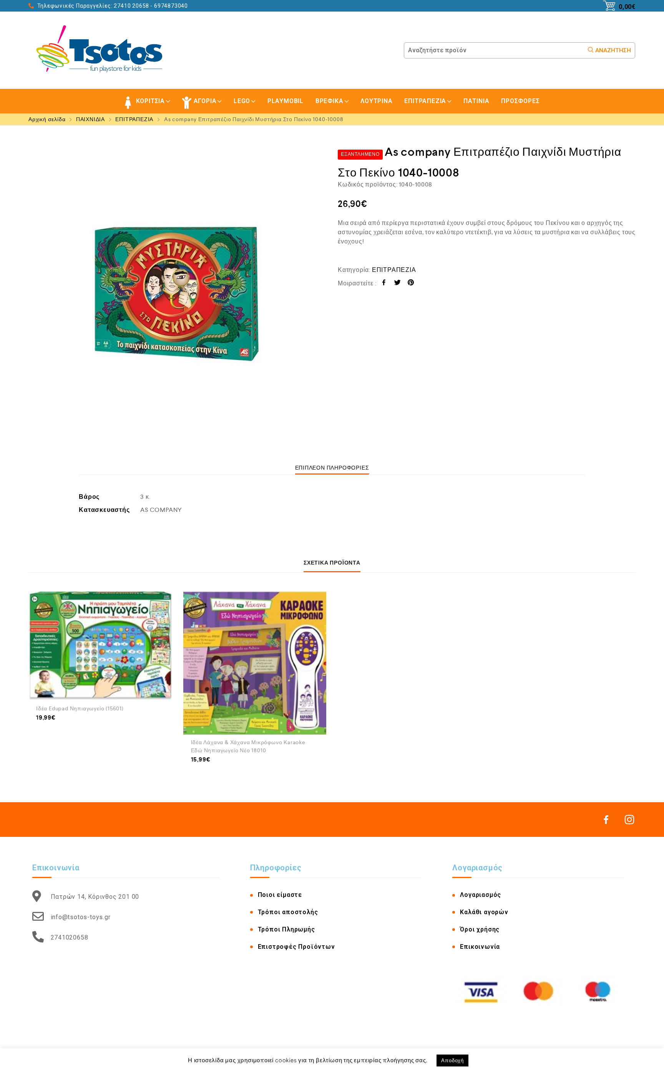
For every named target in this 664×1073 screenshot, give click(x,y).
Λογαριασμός (480, 894)
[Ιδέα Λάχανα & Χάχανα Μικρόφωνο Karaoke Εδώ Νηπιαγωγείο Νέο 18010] (255, 663)
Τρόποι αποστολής (288, 912)
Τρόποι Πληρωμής (286, 929)
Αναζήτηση (612, 50)
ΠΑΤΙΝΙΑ (476, 101)
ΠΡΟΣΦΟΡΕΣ (520, 101)
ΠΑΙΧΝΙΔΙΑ (90, 119)
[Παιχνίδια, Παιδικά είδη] (102, 50)
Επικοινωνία (480, 946)
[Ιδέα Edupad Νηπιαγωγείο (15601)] (100, 645)
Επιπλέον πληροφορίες (332, 467)
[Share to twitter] (397, 284)
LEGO (242, 101)
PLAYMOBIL (285, 101)
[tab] (332, 468)
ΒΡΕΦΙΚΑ (329, 101)
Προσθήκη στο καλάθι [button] (64, 728)
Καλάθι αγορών (484, 912)
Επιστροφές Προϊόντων (296, 946)
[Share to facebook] (384, 284)
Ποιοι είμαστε (280, 894)
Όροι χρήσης (480, 929)
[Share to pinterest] (411, 284)
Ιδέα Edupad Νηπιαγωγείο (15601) (80, 708)
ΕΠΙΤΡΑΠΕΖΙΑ (425, 101)
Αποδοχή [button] (452, 1060)
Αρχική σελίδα (46, 119)
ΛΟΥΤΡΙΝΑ (376, 101)
